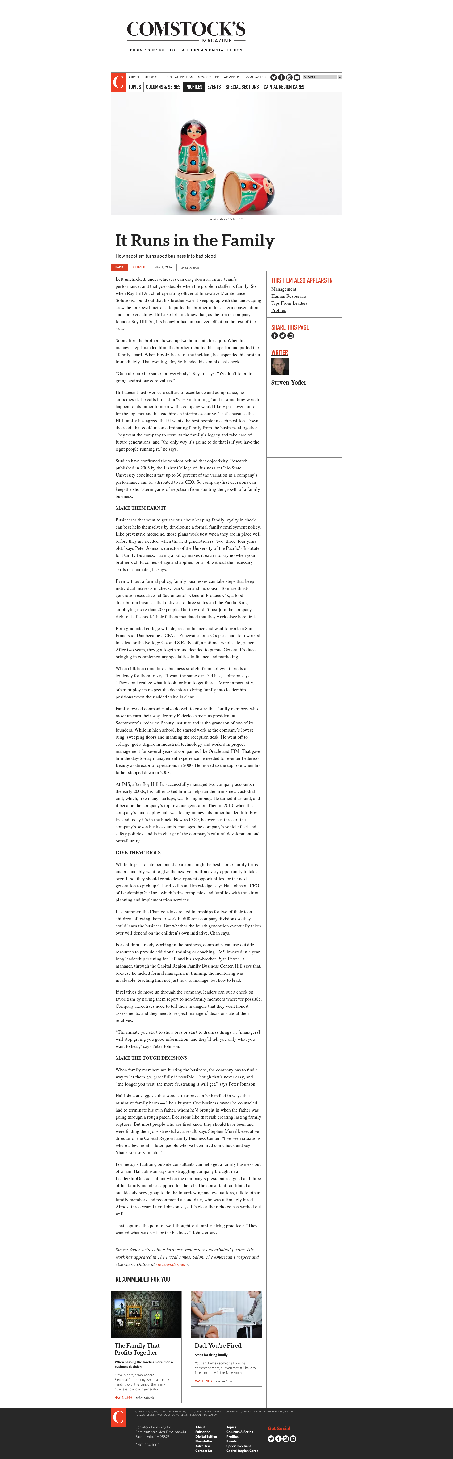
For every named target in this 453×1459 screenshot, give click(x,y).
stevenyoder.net (170, 1264)
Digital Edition (179, 77)
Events (214, 86)
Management (283, 289)
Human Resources (288, 296)
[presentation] (118, 82)
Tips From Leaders (289, 303)
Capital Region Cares (284, 86)
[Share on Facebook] (274, 335)
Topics (135, 86)
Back (119, 267)
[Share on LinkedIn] (290, 335)
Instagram (289, 77)
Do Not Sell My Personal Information (194, 1414)
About (134, 77)
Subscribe (153, 77)
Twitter (273, 77)
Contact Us (256, 77)
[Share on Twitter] (282, 335)
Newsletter (208, 77)
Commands (3, 1455)
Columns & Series (163, 86)
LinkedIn (297, 77)
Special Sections (242, 86)
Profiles (193, 86)
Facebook (281, 77)
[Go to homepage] (186, 36)
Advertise (233, 77)
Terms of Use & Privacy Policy (152, 1414)
